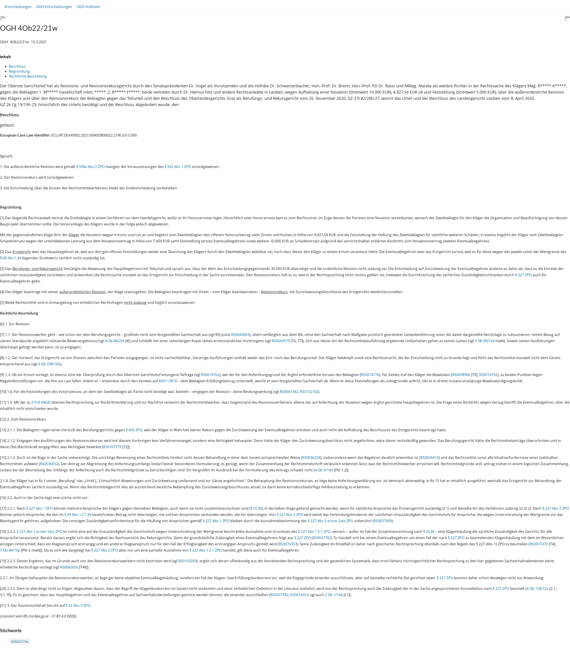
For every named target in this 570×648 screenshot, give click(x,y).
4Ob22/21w (19, 641)
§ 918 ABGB (40, 402)
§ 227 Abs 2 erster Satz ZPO (330, 520)
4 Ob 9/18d (324, 470)
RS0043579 (281, 340)
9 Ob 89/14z (484, 340)
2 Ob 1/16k (334, 594)
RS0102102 (309, 391)
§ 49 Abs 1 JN (10, 258)
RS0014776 (370, 374)
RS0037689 (383, 520)
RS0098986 (461, 374)
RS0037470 (539, 544)
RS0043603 (240, 334)
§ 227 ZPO (523, 274)
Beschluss (17, 66)
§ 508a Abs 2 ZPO (90, 166)
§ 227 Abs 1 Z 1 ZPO (314, 531)
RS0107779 (112, 446)
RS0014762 (210, 374)
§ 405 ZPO (134, 429)
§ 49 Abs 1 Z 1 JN (77, 514)
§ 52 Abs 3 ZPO (78, 605)
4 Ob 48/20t (114, 340)
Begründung (19, 71)
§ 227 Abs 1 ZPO (39, 508)
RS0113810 (168, 380)
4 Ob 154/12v (537, 588)
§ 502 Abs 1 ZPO (178, 166)
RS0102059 (187, 560)
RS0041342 (289, 391)
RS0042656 (69, 567)
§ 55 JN (256, 508)
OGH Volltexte (88, 6)
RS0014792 (488, 374)
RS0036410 (429, 457)
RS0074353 (288, 544)
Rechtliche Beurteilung (28, 76)
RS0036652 (49, 463)
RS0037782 (322, 537)
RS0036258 (311, 457)
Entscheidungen (18, 6)
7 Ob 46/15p (10, 550)
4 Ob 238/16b (49, 364)
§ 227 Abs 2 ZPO (555, 508)
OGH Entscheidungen (54, 6)
